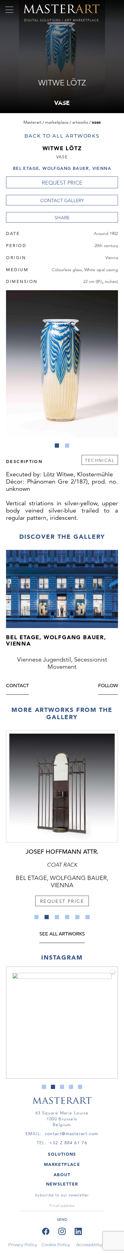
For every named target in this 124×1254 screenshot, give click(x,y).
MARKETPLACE (62, 1164)
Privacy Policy (22, 1245)
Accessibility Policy (96, 1245)
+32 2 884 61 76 (68, 1142)
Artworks (80, 122)
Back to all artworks (62, 136)
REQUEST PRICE (62, 182)
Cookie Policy (56, 1245)
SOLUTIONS (62, 1154)
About (62, 1174)
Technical (100, 460)
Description (24, 461)
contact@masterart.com (71, 1133)
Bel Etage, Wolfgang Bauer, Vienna (62, 168)
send (62, 1219)
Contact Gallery (62, 200)
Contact (17, 686)
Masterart (32, 122)
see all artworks (62, 934)
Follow (108, 686)
